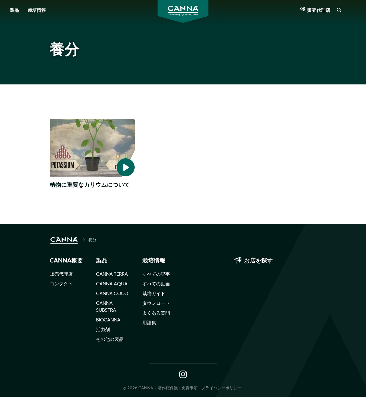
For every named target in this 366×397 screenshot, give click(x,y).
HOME (64, 240)
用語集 (149, 323)
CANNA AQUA (112, 284)
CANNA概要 (66, 261)
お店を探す (258, 261)
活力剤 (103, 330)
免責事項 (190, 388)
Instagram (183, 375)
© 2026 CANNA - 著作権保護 (150, 388)
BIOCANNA (108, 320)
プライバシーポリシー (221, 388)
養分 (92, 240)
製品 (14, 10)
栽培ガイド (153, 294)
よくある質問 (156, 313)
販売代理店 (318, 10)
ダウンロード (156, 303)
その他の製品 (110, 339)
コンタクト (61, 284)
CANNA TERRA (112, 274)
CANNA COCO (112, 294)
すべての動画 (156, 284)
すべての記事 (156, 274)
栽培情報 (37, 10)
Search (339, 10)
